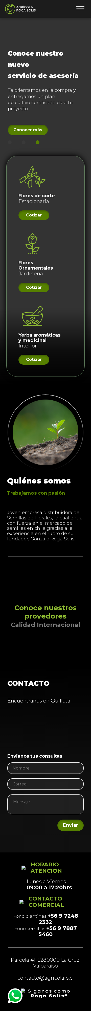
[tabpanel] (45, 89)
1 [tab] (10, 142)
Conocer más (27, 129)
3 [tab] (37, 142)
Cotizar (34, 215)
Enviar (70, 825)
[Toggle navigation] (80, 9)
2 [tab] (24, 142)
